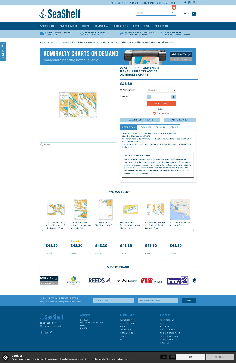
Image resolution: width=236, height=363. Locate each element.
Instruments (126, 333)
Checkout (194, 13)
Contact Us (162, 3)
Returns (173, 127)
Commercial (126, 330)
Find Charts (161, 26)
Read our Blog (189, 2)
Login (173, 3)
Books (123, 326)
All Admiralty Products (140, 120)
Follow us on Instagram (194, 2)
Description (128, 127)
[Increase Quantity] (173, 97)
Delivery (160, 127)
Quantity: (124, 96)
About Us (164, 343)
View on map (145, 127)
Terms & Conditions (170, 333)
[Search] (173, 13)
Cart (184, 13)
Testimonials (167, 320)
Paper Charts (127, 320)
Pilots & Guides (127, 323)
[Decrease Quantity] (149, 97)
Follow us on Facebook (185, 2)
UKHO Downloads (169, 336)
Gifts (122, 336)
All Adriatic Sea (180, 120)
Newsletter (166, 340)
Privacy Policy (167, 330)
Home (113, 3)
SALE (122, 340)
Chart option (128, 90)
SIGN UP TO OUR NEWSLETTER (60, 300)
